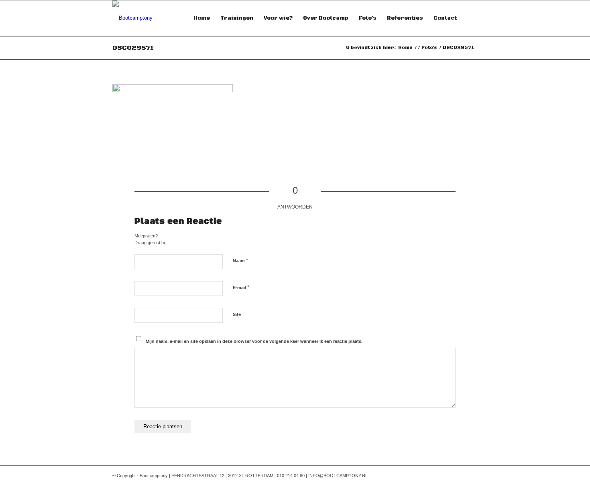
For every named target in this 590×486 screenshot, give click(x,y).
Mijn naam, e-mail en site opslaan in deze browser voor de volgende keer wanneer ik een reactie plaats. (254, 341)
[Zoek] (470, 18)
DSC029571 (133, 48)
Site (237, 314)
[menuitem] (201, 18)
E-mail (241, 287)
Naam (240, 260)
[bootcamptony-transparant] (132, 18)
